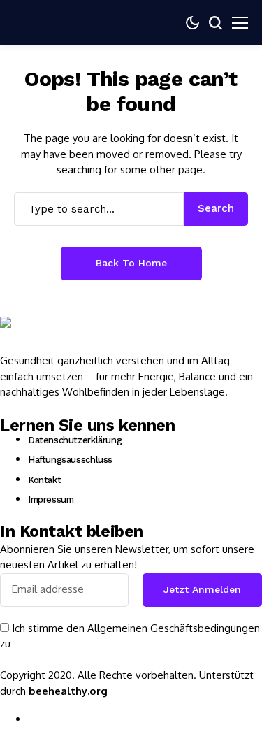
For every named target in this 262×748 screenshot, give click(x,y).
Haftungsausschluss (70, 459)
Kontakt (44, 480)
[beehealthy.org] (42, 335)
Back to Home (131, 262)
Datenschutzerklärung (75, 440)
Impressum (51, 499)
